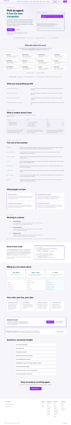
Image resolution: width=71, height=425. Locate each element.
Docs (45, 1)
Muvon (66, 423)
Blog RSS (55, 406)
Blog (37, 1)
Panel (55, 1)
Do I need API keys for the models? (23, 359)
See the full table (59, 321)
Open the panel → (35, 388)
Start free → (10, 29)
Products (26, 1)
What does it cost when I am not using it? (24, 355)
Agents (19, 1)
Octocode (49, 406)
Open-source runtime (39, 37)
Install (48, 1)
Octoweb (48, 414)
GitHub (62, 403)
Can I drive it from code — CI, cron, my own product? (26, 370)
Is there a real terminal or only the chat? (24, 373)
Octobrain (49, 408)
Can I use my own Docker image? (22, 366)
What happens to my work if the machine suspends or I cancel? (28, 362)
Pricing (18, 29)
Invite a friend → (60, 331)
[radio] (7, 407)
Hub (34, 1)
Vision (41, 1)
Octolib (48, 411)
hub (19, 33)
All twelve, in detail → (31, 72)
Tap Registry (56, 413)
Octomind (49, 403)
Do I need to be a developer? (22, 344)
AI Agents (55, 411)
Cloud (31, 1)
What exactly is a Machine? (21, 352)
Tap (22, 1)
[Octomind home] (9, 1)
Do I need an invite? (20, 348)
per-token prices (55, 37)
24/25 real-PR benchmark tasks (20, 37)
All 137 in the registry (40, 72)
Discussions (63, 408)
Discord (62, 405)
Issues (62, 406)
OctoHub (48, 413)
